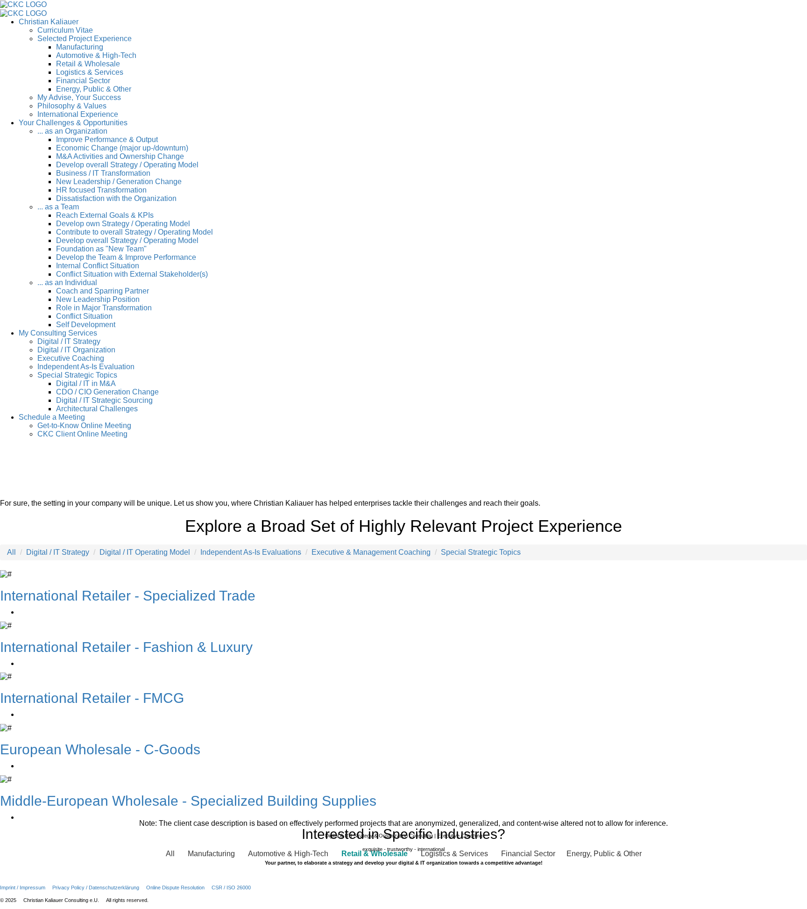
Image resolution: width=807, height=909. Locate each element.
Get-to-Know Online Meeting (84, 425)
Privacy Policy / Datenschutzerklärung (95, 887)
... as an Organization (72, 131)
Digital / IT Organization (76, 350)
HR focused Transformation (101, 190)
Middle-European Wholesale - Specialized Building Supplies (188, 801)
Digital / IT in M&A (86, 383)
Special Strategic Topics (77, 375)
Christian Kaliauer (48, 22)
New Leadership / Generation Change (119, 182)
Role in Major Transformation (104, 308)
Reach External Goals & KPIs (105, 215)
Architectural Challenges (97, 409)
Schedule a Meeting (52, 417)
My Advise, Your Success (79, 97)
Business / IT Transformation (103, 173)
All (11, 552)
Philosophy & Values (71, 106)
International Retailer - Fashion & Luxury (126, 647)
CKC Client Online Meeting (82, 434)
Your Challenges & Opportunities (73, 123)
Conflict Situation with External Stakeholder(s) (132, 274)
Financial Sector (83, 81)
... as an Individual (67, 282)
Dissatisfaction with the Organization (116, 198)
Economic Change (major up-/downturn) (122, 148)
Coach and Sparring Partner (102, 291)
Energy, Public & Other (93, 89)
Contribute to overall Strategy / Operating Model (134, 232)
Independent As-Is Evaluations (250, 552)
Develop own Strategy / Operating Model (123, 224)
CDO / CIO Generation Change (107, 392)
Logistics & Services (89, 72)
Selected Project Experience (84, 39)
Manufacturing (79, 47)
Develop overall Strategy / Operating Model (127, 165)
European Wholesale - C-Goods (100, 749)
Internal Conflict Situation (97, 266)
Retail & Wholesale (88, 64)
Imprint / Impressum (22, 887)
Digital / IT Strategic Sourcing (104, 400)
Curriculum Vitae (65, 30)
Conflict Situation (84, 316)
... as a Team (58, 207)
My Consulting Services (58, 333)
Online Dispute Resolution (175, 887)
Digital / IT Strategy (68, 341)
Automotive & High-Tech (96, 55)
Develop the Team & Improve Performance (126, 257)
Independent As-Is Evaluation (85, 367)
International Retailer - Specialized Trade (127, 595)
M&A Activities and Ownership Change (120, 156)
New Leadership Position (98, 299)
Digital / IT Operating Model (144, 552)
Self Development (85, 325)
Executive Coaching (70, 358)
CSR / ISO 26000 (231, 887)
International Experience (77, 114)
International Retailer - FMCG (92, 698)
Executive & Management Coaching (371, 552)
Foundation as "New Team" (101, 249)
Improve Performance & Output (107, 139)
